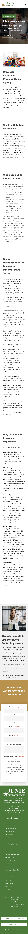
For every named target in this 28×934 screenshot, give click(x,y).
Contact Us (21, 918)
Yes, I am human (15, 761)
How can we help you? (14, 744)
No (15, 759)
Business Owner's (10, 851)
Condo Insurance (10, 828)
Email (14, 735)
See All (7, 838)
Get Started (7, 35)
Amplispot (14, 901)
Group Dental (9, 883)
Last (14, 722)
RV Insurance (9, 834)
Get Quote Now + (14, 925)
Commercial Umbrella (12, 854)
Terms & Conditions (18, 904)
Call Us (7, 918)
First (14, 714)
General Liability (10, 857)
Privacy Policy (14, 906)
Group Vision (9, 886)
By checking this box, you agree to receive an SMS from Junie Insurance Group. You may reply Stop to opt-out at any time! (14, 769)
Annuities (8, 825)
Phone (14, 726)
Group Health (9, 880)
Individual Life (9, 831)
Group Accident (10, 877)
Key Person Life (10, 860)
